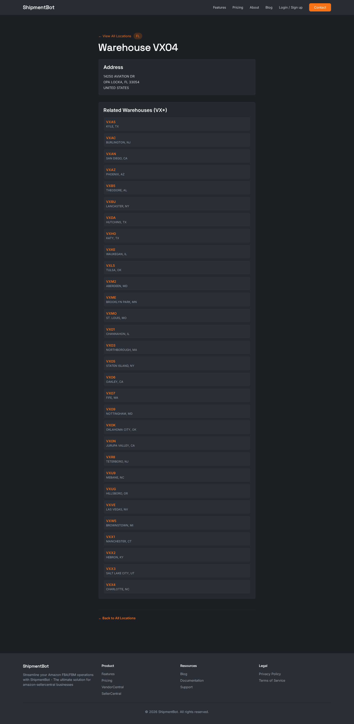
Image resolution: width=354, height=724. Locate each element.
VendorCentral (113, 687)
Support (186, 687)
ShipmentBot (38, 7)
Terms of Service (272, 680)
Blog (269, 7)
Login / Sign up (291, 7)
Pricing (238, 7)
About (254, 7)
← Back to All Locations (117, 618)
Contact (320, 7)
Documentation (192, 680)
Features (219, 7)
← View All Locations (114, 36)
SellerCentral (111, 693)
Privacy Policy (270, 674)
